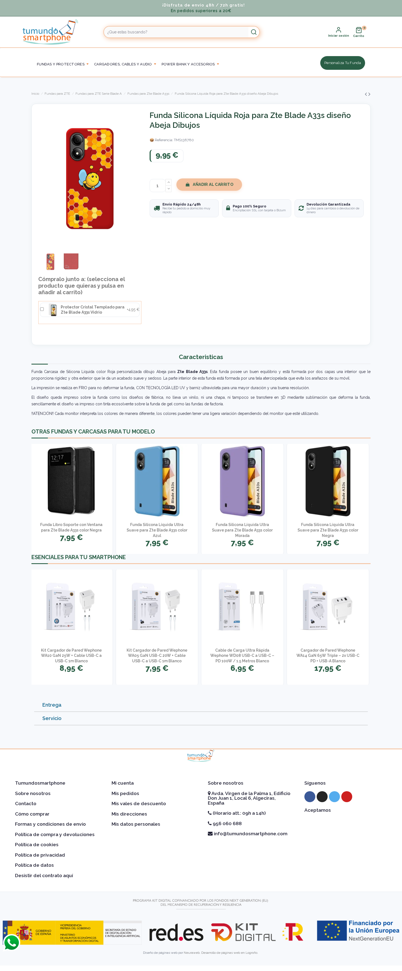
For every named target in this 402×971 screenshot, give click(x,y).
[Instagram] (322, 796)
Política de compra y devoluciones (55, 834)
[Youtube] (346, 796)
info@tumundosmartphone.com (250, 833)
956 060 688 (227, 823)
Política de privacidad (40, 855)
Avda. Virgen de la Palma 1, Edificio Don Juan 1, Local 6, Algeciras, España (249, 798)
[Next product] (369, 94)
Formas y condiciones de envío (50, 824)
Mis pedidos (125, 793)
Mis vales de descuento (139, 803)
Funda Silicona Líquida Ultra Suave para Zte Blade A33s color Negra (328, 529)
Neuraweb (192, 953)
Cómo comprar (32, 814)
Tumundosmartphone (40, 783)
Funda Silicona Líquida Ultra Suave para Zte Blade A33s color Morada (242, 529)
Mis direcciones (129, 814)
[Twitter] (334, 796)
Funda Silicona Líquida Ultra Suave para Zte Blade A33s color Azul (157, 529)
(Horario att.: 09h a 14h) (239, 813)
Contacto (25, 803)
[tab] (201, 705)
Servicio (52, 718)
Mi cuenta (123, 783)
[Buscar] (253, 32)
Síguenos (315, 783)
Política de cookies (37, 844)
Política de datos (34, 865)
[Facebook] (309, 796)
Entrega (52, 705)
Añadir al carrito (213, 184)
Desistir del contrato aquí (44, 875)
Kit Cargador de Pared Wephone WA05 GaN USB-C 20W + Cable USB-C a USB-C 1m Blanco (157, 655)
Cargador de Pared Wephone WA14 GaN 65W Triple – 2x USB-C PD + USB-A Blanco (327, 655)
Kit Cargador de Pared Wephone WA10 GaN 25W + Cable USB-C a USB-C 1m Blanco (71, 655)
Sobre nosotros (33, 793)
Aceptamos (317, 810)
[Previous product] (366, 94)
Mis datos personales (136, 824)
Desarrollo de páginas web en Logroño (229, 953)
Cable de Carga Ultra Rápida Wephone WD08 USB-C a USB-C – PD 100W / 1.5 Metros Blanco (242, 655)
